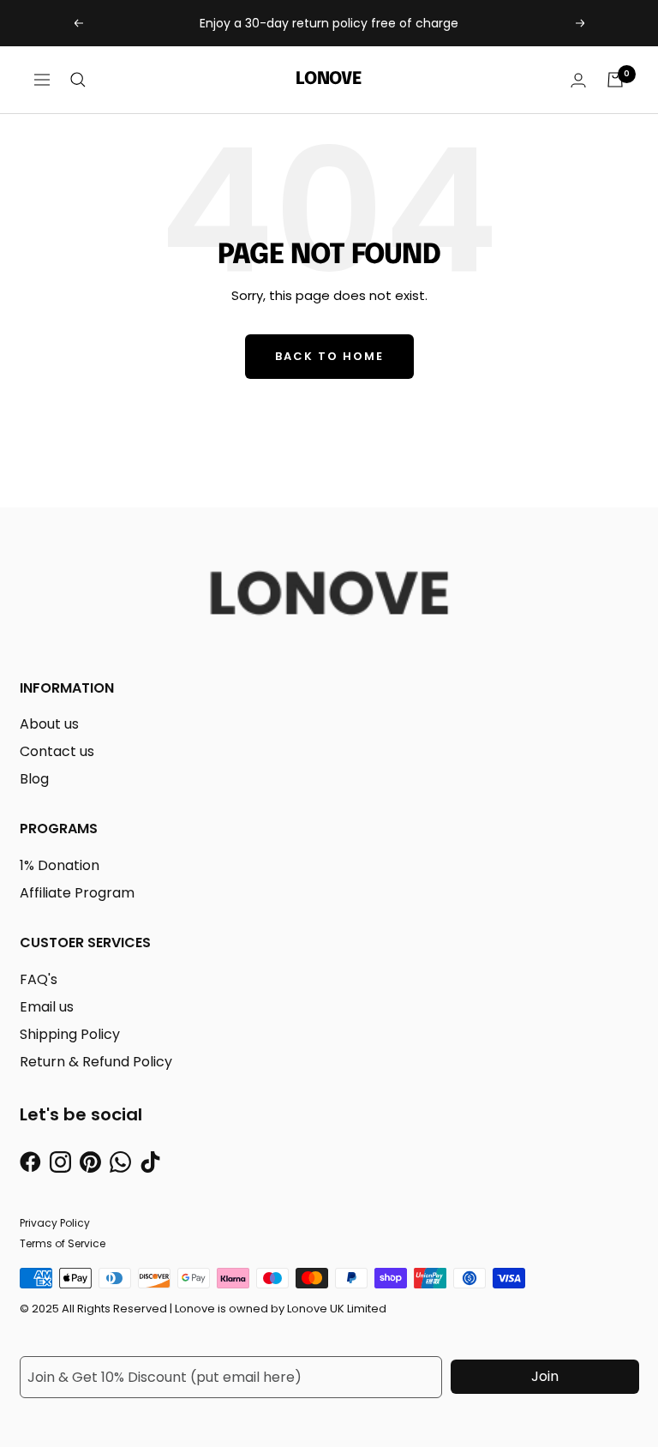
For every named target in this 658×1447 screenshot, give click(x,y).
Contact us (57, 751)
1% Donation (59, 865)
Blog (34, 779)
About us (49, 724)
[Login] (578, 80)
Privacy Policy (55, 1223)
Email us (47, 1007)
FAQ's (38, 979)
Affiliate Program (77, 893)
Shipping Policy (70, 1034)
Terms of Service (62, 1243)
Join (545, 1376)
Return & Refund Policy (96, 1062)
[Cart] (615, 79)
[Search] (78, 79)
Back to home (329, 356)
